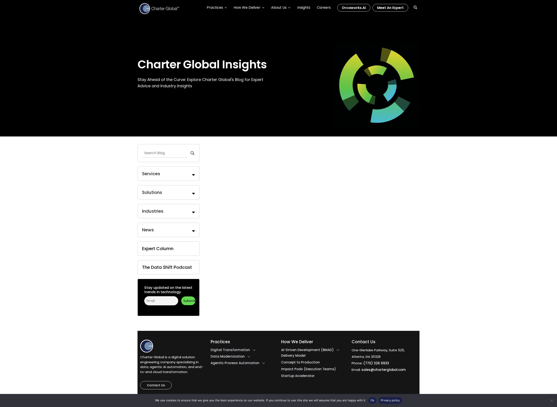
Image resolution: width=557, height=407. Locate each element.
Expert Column (157, 249)
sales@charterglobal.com (383, 369)
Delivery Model (293, 355)
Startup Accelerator (298, 376)
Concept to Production (300, 362)
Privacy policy (390, 400)
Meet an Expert (390, 7)
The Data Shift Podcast (167, 267)
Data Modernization (228, 356)
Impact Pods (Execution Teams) (308, 369)
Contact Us (156, 385)
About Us (279, 7)
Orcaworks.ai (354, 7)
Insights (303, 7)
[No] (551, 400)
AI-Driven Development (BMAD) (307, 350)
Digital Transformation (230, 350)
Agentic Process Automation (235, 363)
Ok (372, 400)
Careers (324, 7)
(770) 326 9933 (376, 363)
